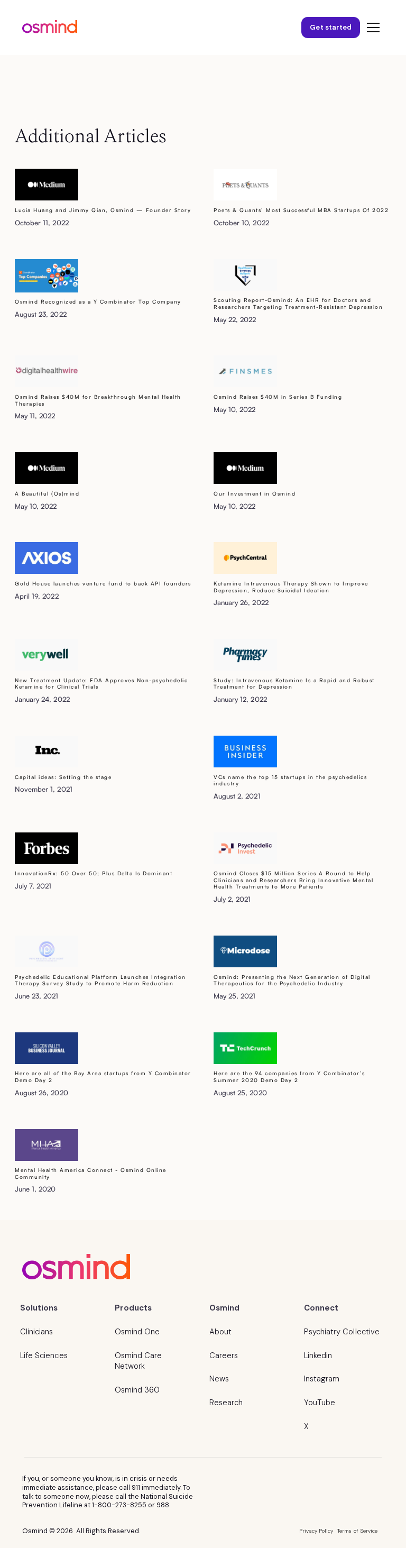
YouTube (319, 1402)
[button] (371, 27)
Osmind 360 (137, 1390)
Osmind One (137, 1331)
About (220, 1331)
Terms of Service (357, 1530)
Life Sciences (44, 1355)
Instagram (321, 1378)
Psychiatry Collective (342, 1331)
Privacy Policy (316, 1530)
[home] (49, 27)
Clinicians (36, 1331)
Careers (223, 1355)
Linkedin (318, 1355)
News (219, 1378)
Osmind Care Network (138, 1361)
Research (226, 1402)
